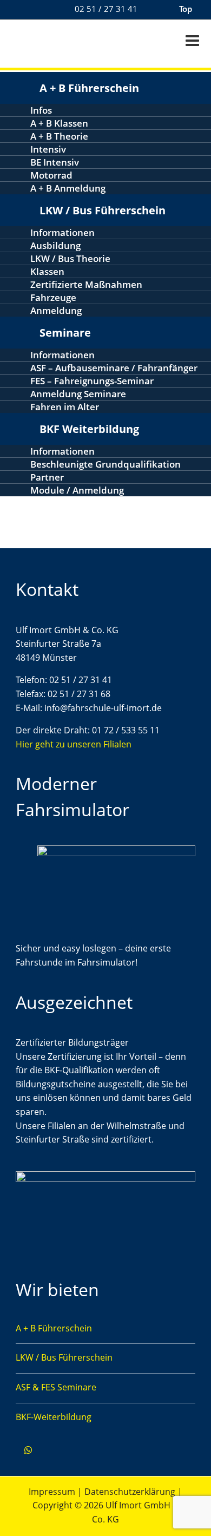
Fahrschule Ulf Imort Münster (59, 42)
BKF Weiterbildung (89, 429)
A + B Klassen (59, 123)
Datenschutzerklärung (129, 1492)
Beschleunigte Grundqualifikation (105, 464)
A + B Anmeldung (68, 188)
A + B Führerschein (89, 88)
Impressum (52, 1492)
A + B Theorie (59, 136)
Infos (41, 110)
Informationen (62, 232)
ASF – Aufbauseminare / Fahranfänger (113, 368)
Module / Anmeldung (77, 490)
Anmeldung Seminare (78, 394)
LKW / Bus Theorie (70, 258)
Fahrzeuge (53, 297)
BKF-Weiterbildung (53, 1417)
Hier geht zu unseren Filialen (73, 744)
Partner (47, 477)
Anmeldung (56, 310)
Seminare (65, 332)
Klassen (47, 271)
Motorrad (51, 175)
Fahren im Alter (64, 407)
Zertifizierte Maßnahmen (86, 284)
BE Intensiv (54, 162)
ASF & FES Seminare (56, 1387)
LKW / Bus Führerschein (102, 210)
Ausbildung (55, 245)
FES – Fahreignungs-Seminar (92, 381)
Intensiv (48, 149)
